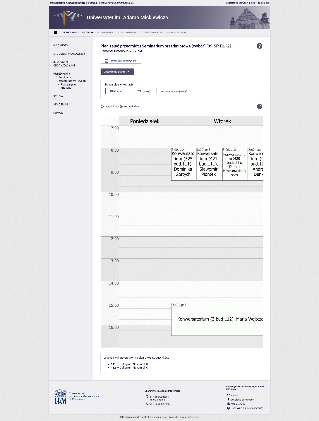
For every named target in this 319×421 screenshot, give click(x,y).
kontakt (235, 395)
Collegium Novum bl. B (134, 364)
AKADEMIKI (60, 104)
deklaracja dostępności (242, 399)
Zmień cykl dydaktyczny (123, 60)
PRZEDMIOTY (61, 73)
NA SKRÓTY (60, 45)
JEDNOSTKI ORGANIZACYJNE (64, 63)
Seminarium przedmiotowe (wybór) (72, 79)
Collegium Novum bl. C (134, 367)
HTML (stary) (117, 91)
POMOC (58, 112)
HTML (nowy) (143, 91)
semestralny (131, 106)
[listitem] (70, 32)
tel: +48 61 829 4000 (160, 404)
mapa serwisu (238, 404)
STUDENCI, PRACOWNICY (69, 53)
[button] (260, 106)
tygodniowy (112, 106)
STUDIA (58, 96)
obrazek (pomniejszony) (174, 91)
